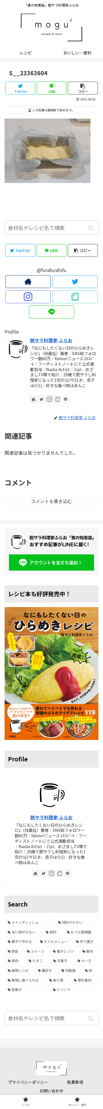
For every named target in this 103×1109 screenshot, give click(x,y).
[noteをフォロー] (74, 296)
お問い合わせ (51, 1091)
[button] (91, 228)
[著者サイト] (27, 281)
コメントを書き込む (51, 501)
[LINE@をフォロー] (51, 312)
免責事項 (75, 1082)
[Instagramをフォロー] (27, 296)
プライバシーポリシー (28, 1082)
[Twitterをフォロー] (74, 281)
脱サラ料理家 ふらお (51, 340)
